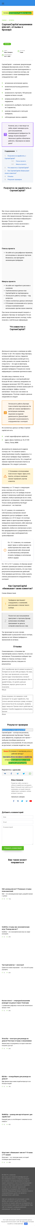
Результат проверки (15, 179)
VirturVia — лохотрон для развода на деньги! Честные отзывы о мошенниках (17, 1040)
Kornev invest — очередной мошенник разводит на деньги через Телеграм (16, 1002)
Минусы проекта (21, 164)
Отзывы (10, 176)
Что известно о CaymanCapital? (18, 168)
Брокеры (7, 44)
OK (26, 1223)
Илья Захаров (17, 780)
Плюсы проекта (21, 161)
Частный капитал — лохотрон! (13, 965)
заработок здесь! (25, 13)
